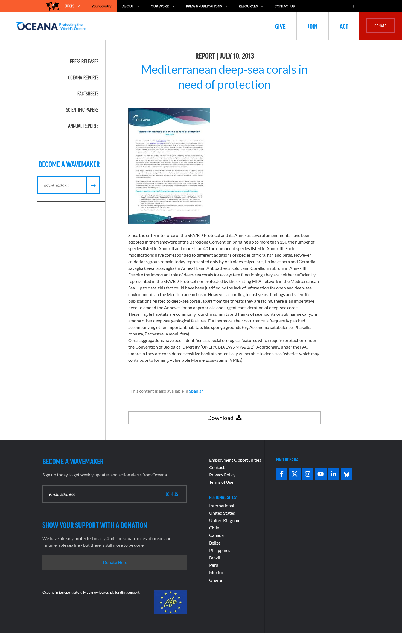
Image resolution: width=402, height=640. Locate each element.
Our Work (160, 6)
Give (280, 26)
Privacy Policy (222, 474)
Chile (214, 527)
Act (344, 26)
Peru (213, 564)
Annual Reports (83, 126)
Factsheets (87, 93)
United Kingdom (224, 520)
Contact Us (285, 6)
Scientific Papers (82, 109)
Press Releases (84, 61)
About (128, 6)
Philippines (219, 550)
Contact (217, 467)
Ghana (215, 580)
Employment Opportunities (235, 459)
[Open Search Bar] (352, 6)
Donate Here (115, 562)
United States (222, 513)
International (221, 505)
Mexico (216, 572)
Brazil (214, 557)
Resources (248, 6)
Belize (214, 542)
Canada (216, 535)
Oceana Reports (83, 77)
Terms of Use (221, 482)
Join (312, 26)
